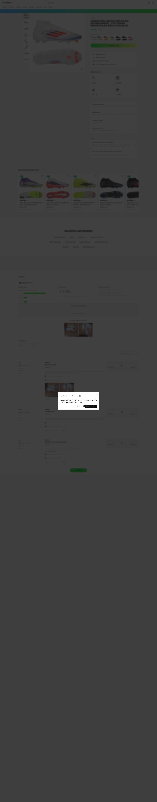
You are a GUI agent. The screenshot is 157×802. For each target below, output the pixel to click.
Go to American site (91, 406)
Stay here (79, 406)
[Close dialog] (97, 394)
